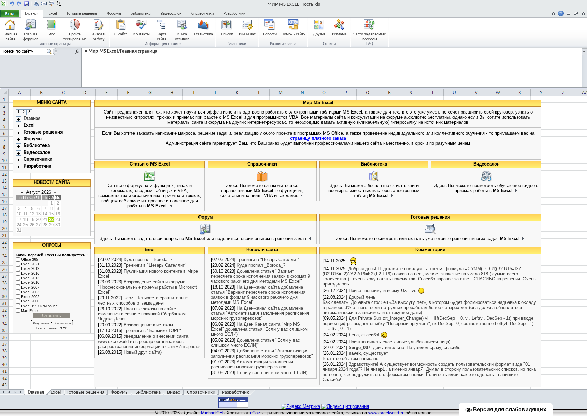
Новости (270, 34)
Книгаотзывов (182, 36)
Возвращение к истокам (148, 324)
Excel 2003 (30, 292)
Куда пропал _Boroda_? (148, 259)
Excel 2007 (30, 287)
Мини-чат (247, 34)
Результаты (41, 323)
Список (227, 34)
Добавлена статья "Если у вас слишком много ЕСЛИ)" (255, 342)
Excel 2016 (30, 273)
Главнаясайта (10, 36)
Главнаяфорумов (30, 36)
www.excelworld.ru (386, 412)
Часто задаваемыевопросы (369, 36)
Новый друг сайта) (143, 352)
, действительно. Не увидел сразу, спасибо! (405, 347)
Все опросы (62, 323)
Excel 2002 (30, 297)
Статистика (203, 34)
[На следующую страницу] (19, 3)
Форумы (114, 14)
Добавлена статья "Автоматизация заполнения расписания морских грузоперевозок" (262, 353)
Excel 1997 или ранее (39, 306)
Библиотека (141, 14)
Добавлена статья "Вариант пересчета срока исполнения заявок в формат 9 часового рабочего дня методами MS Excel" (260, 276)
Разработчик (234, 14)
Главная (32, 14)
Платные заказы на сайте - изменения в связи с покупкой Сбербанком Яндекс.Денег (142, 314)
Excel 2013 (30, 278)
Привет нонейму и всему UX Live (383, 290)
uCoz (255, 412)
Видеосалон (171, 14)
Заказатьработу (98, 36)
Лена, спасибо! (365, 334)
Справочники (202, 14)
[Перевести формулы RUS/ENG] (59, 3)
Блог (51, 34)
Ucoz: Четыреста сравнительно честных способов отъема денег (143, 300)
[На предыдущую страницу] (12, 3)
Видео (173, 392)
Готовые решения (82, 14)
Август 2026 (38, 192)
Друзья (319, 34)
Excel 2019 (30, 269)
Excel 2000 (30, 301)
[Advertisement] (562, 202)
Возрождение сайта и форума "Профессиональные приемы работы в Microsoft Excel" (147, 287)
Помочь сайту (293, 34)
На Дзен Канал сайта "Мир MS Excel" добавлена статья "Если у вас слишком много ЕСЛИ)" (259, 329)
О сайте (121, 34)
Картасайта (162, 36)
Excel (53, 14)
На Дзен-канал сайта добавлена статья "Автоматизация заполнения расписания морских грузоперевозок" (260, 313)
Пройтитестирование (75, 36)
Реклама (339, 34)
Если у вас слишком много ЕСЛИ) (272, 372)
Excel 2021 (30, 264)
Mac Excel (29, 311)
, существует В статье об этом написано (355, 356)
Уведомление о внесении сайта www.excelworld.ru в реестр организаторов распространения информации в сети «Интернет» (149, 341)
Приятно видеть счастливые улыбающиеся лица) (399, 341)
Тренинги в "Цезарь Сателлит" (155, 265)
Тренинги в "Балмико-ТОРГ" (152, 330)
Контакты (141, 34)
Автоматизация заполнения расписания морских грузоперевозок (252, 364)
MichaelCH (212, 412)
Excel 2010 (30, 283)
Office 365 (29, 259)
